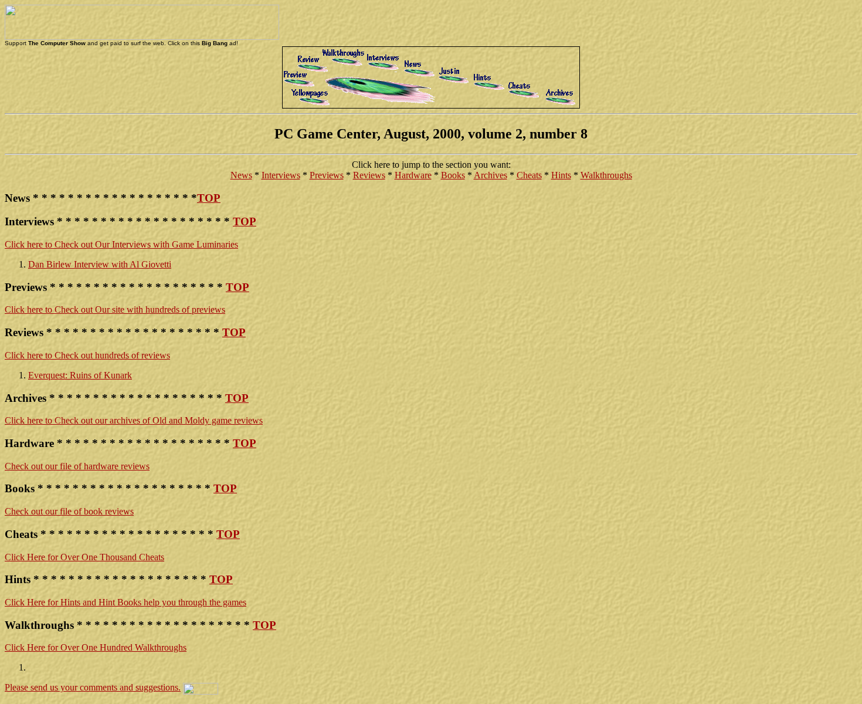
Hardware (413, 175)
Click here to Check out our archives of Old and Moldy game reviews (134, 420)
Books (453, 175)
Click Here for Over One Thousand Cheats (84, 557)
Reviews (369, 175)
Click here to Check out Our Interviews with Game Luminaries (121, 244)
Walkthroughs (606, 175)
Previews (327, 175)
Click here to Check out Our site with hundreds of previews (115, 309)
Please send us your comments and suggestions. (93, 687)
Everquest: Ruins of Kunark (80, 375)
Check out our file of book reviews (69, 511)
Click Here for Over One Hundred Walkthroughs (95, 647)
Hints (561, 175)
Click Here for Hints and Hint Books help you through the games (125, 602)
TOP (208, 198)
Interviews (281, 175)
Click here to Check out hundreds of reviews (87, 355)
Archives (490, 175)
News (241, 175)
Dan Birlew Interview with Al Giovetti (99, 264)
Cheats (529, 175)
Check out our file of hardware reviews (77, 466)
